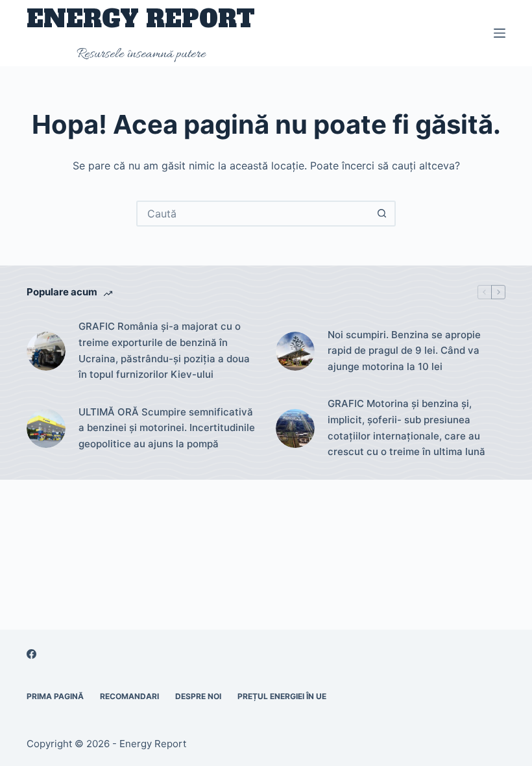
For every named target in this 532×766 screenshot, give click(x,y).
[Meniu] (499, 33)
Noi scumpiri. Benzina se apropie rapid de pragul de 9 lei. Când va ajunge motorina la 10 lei (404, 350)
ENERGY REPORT (141, 19)
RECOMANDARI (129, 696)
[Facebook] (31, 654)
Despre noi (198, 696)
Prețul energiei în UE (281, 696)
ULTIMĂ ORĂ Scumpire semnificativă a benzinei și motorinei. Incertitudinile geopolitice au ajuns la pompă (167, 428)
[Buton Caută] (381, 214)
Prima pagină (55, 696)
